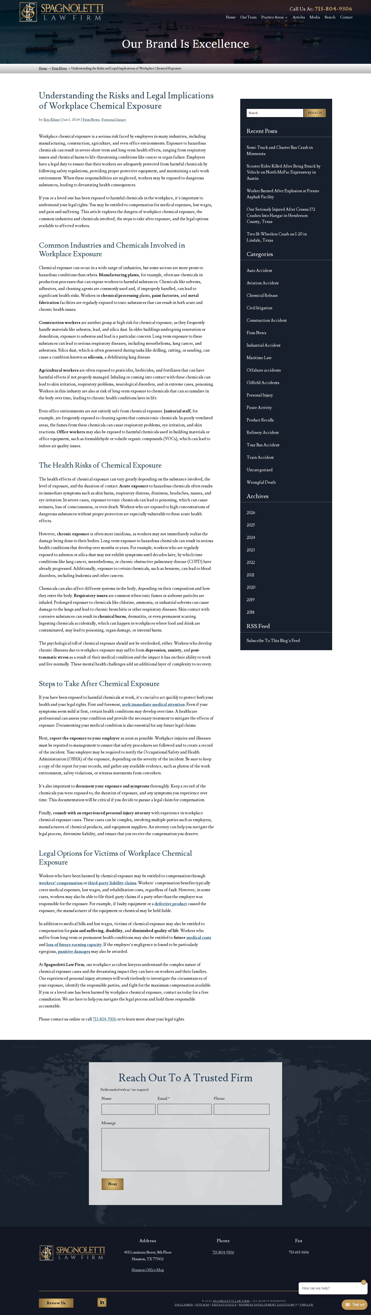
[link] (61, 12)
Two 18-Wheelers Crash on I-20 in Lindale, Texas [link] (277, 237)
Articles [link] (299, 17)
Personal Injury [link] (114, 119)
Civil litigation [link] (259, 308)
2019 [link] (250, 600)
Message (109, 1123)
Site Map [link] (203, 1304)
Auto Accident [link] (259, 270)
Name (107, 1098)
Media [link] (315, 17)
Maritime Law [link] (259, 357)
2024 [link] (251, 537)
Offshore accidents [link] (264, 370)
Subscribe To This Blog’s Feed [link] (273, 640)
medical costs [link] (198, 937)
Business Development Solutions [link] (267, 1304)
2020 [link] (251, 587)
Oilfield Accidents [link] (263, 382)
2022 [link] (251, 562)
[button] (101, 1302)
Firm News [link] (91, 119)
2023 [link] (251, 550)
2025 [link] (251, 525)
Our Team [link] (248, 17)
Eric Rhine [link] (52, 119)
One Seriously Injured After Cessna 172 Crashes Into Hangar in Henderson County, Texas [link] (281, 215)
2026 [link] (251, 512)
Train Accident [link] (260, 457)
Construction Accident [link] (267, 320)
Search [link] (330, 17)
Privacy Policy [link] (224, 1304)
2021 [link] (250, 575)
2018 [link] (250, 612)
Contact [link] (346, 17)
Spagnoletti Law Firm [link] (231, 1301)
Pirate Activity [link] (259, 407)
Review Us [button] (56, 1303)
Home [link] (231, 17)
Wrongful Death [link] (261, 482)
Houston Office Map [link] (148, 1270)
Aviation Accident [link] (263, 283)
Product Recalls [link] (260, 420)
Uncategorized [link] (260, 470)
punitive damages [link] (74, 951)
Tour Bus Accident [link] (263, 445)
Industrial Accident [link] (264, 345)
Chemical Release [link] (262, 295)
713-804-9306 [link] (334, 8)
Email (164, 1098)
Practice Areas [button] (272, 17)
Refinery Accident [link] (263, 432)
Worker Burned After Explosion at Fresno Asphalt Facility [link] (283, 194)
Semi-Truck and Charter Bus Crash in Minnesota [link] (280, 150)
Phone (219, 1098)
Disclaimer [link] (184, 1304)
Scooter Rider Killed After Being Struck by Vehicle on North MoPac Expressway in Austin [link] (284, 172)
